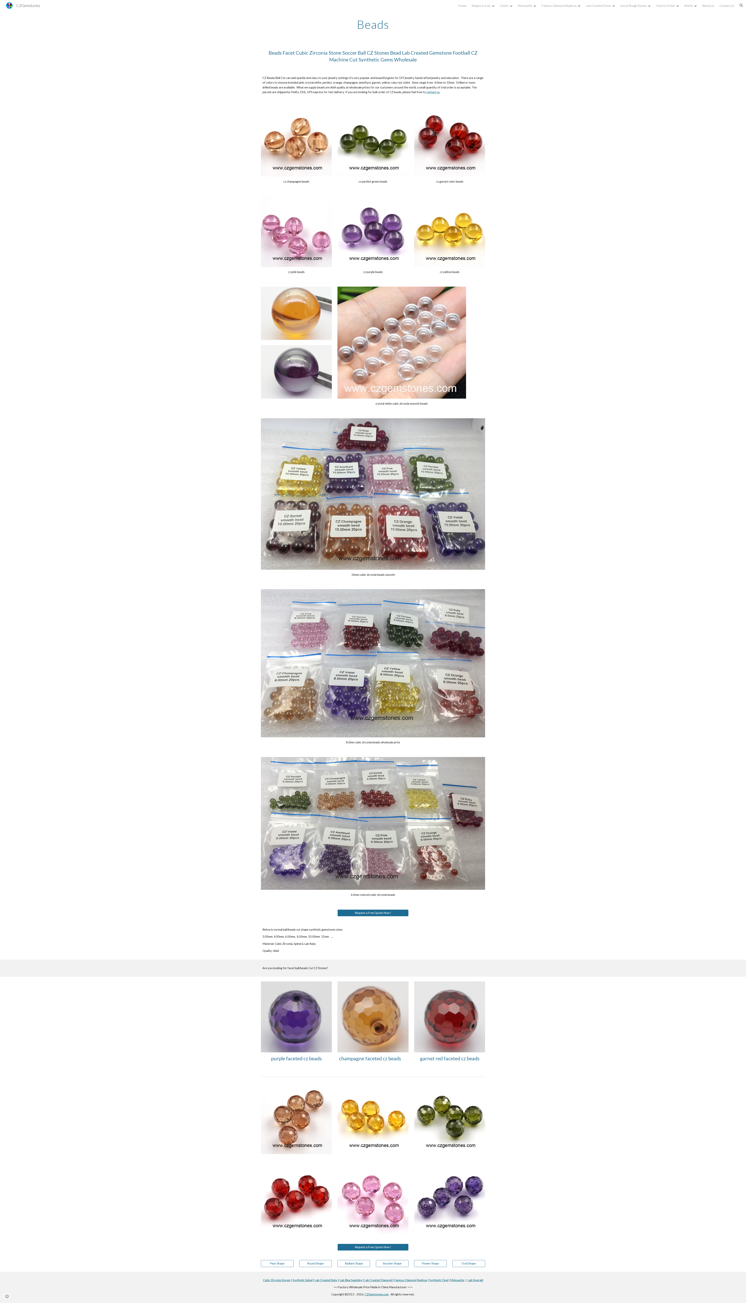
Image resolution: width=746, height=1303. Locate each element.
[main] (373, 24)
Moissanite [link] (525, 5)
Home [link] (462, 5)
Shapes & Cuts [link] (481, 5)
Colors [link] (504, 5)
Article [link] (688, 5)
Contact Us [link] (726, 5)
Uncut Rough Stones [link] (633, 5)
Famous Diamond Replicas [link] (559, 5)
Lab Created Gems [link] (598, 5)
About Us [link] (708, 5)
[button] (741, 5)
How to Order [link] (665, 5)
